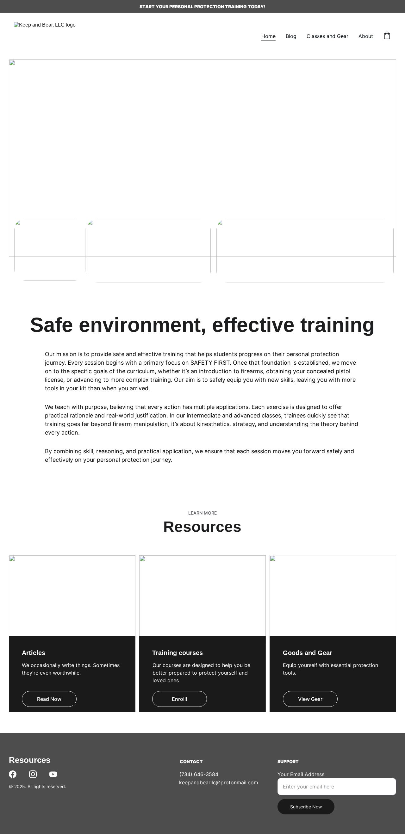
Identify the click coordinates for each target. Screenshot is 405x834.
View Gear (310, 699)
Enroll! (179, 699)
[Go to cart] (387, 36)
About (365, 36)
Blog (291, 36)
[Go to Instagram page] (33, 774)
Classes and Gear (327, 36)
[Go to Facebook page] (12, 774)
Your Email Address (300, 774)
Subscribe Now (306, 806)
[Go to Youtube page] (53, 774)
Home (268, 36)
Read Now (49, 699)
